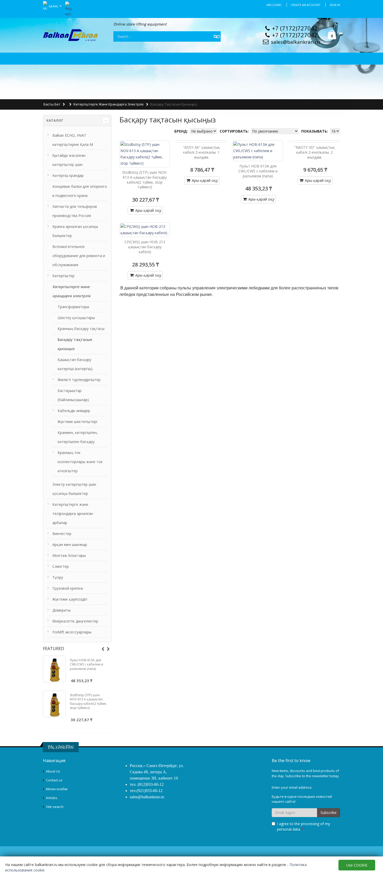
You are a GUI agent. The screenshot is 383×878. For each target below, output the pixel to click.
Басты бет (52, 104)
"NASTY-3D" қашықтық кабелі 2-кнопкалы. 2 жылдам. (314, 152)
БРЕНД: (181, 131)
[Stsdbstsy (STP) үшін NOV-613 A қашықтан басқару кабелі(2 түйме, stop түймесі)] (54, 704)
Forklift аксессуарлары (71, 632)
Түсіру (57, 577)
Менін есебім (56, 789)
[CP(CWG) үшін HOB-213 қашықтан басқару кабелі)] (144, 229)
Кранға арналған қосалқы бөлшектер (75, 231)
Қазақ (54, 6)
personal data (288, 829)
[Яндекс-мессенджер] (68, 8)
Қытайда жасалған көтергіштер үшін (68, 160)
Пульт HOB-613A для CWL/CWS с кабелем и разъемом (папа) (86, 664)
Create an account (305, 5)
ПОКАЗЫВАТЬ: (315, 131)
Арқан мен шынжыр (69, 544)
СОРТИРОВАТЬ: (235, 131)
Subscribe (328, 812)
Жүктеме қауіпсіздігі (69, 599)
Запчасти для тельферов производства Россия (74, 211)
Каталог (54, 120)
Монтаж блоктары (69, 555)
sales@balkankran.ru (295, 42)
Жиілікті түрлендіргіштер (79, 379)
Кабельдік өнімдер (74, 410)
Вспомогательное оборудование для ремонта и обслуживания (78, 255)
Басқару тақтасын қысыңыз (75, 344)
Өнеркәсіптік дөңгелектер (75, 621)
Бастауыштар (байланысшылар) (73, 395)
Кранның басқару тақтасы (81, 328)
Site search (55, 806)
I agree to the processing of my (303, 826)
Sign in (335, 5)
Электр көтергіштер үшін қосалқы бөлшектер (74, 489)
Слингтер (60, 566)
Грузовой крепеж (67, 588)
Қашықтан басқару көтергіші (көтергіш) (75, 364)
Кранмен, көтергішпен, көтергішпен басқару (78, 437)
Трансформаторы (73, 306)
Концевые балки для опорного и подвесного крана (79, 191)
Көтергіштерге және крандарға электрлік (108, 104)
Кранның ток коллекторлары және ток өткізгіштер (80, 461)
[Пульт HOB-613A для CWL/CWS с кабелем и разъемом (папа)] (54, 669)
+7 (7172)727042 (295, 28)
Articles (51, 797)
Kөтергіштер (63, 275)
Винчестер (61, 533)
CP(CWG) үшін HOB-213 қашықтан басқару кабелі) (145, 246)
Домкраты (61, 610)
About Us (53, 771)
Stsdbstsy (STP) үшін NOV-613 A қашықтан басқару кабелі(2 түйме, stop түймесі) (88, 701)
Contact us (54, 780)
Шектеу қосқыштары (76, 317)
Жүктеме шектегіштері (77, 421)
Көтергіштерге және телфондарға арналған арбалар (72, 513)
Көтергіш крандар (68, 175)
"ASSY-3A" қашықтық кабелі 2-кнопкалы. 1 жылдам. (201, 152)
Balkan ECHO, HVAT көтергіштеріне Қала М (72, 140)
